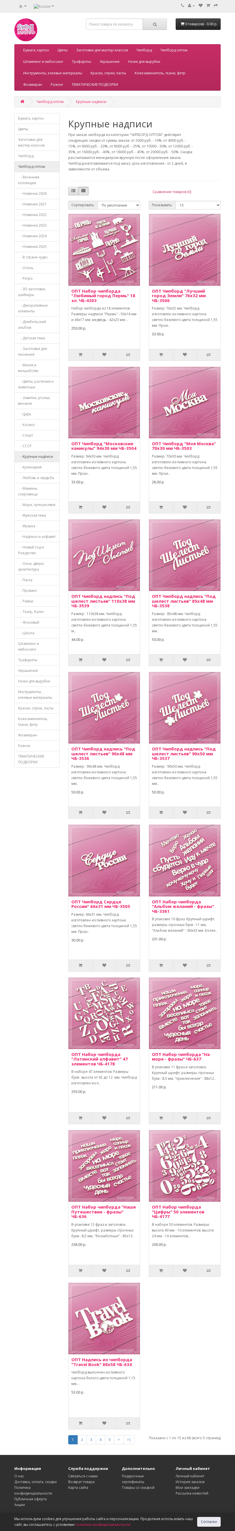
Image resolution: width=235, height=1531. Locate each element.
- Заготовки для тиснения (32, 351)
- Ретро (25, 278)
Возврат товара (81, 1481)
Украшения (110, 61)
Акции (19, 1504)
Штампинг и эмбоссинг (43, 61)
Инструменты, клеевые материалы (52, 73)
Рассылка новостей (192, 1493)
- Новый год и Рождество (31, 550)
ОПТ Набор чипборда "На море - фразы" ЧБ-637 (181, 1056)
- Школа (26, 633)
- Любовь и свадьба (36, 477)
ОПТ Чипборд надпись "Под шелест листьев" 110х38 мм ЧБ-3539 (103, 600)
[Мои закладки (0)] (201, 5)
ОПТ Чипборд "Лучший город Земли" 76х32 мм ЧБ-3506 (179, 295)
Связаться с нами (83, 1476)
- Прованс (27, 590)
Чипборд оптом (173, 50)
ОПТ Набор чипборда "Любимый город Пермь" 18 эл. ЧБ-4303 (103, 295)
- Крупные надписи (35, 456)
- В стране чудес (33, 257)
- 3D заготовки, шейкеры (32, 292)
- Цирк (24, 414)
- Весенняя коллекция (28, 180)
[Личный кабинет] (191, 5)
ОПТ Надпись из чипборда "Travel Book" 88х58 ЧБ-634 (101, 1362)
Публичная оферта (30, 1499)
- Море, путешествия (36, 504)
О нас (19, 1476)
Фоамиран (32, 84)
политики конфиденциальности (102, 1524)
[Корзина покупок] (208, 5)
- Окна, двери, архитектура (31, 566)
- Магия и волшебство (28, 368)
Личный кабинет (190, 1476)
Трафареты (81, 61)
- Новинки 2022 (32, 214)
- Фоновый (28, 622)
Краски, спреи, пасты (108, 73)
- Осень (26, 267)
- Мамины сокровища (28, 491)
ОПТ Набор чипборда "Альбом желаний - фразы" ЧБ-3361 (183, 906)
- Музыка (26, 526)
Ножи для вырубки (144, 61)
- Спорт (25, 435)
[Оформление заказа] (216, 5)
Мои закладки (187, 1487)
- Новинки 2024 (32, 236)
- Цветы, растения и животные (36, 384)
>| (129, 1439)
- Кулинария (30, 467)
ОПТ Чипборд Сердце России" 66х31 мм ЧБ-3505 (100, 904)
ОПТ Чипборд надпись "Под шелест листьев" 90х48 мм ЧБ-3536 (103, 753)
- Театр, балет (31, 611)
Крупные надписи (91, 101)
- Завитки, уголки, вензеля (34, 400)
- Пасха (25, 579)
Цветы (63, 50)
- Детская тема (31, 338)
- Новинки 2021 (32, 204)
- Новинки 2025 (32, 246)
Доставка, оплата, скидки (35, 1481)
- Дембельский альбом (32, 324)
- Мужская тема (32, 515)
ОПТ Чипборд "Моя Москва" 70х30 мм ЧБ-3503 (184, 446)
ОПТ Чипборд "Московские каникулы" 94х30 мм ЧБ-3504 (103, 446)
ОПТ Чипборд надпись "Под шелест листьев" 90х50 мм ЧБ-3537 (184, 753)
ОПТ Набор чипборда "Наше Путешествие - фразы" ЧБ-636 (103, 1211)
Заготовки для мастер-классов (102, 50)
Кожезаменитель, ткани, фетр (160, 73)
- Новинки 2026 (32, 193)
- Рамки (25, 601)
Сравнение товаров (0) (171, 191)
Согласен (209, 1521)
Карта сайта (78, 1487)
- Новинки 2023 (32, 225)
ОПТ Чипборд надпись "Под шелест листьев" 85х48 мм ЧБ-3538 (184, 600)
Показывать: (162, 205)
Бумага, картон (36, 50)
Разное (57, 84)
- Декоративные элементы (33, 308)
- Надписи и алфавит (37, 536)
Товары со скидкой (138, 1487)
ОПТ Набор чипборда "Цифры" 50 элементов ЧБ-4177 (178, 1211)
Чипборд (144, 50)
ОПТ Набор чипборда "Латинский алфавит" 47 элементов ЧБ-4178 (99, 1059)
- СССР (25, 445)
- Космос (26, 424)
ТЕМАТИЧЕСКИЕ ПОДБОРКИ (95, 84)
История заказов (190, 1481)
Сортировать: (83, 205)
